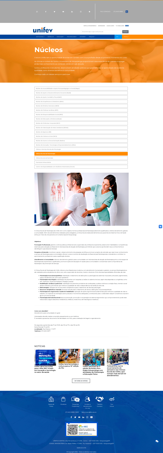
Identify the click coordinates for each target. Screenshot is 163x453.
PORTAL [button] (126, 36)
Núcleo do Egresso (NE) (43, 132)
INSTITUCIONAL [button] (40, 36)
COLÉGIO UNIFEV (110, 25)
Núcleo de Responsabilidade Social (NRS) (49, 114)
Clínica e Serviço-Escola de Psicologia (48, 149)
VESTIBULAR (51, 36)
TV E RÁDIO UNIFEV (120, 25)
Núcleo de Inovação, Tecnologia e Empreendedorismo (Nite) (56, 145)
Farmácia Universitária (43, 162)
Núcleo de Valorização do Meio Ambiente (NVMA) (52, 127)
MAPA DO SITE (81, 448)
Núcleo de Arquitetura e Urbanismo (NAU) (49, 101)
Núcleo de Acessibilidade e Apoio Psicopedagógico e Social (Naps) (58, 88)
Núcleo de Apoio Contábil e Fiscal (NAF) (49, 97)
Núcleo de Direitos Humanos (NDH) (47, 106)
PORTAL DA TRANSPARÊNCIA (90, 25)
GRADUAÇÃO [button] (60, 36)
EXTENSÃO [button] (82, 36)
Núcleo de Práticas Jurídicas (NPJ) (47, 110)
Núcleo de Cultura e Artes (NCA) (46, 136)
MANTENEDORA (101, 25)
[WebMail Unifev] (91, 417)
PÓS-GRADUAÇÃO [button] (71, 36)
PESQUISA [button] (91, 36)
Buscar (125, 31)
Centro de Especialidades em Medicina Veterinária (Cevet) (55, 166)
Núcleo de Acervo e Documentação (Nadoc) (50, 140)
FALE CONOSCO (105, 11)
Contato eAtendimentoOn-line (87, 406)
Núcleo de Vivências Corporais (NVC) (48, 123)
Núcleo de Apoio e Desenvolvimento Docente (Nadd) (53, 93)
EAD (117, 36)
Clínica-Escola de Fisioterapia (45, 153)
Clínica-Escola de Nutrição (44, 158)
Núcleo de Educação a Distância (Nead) (48, 119)
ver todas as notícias (81, 380)
